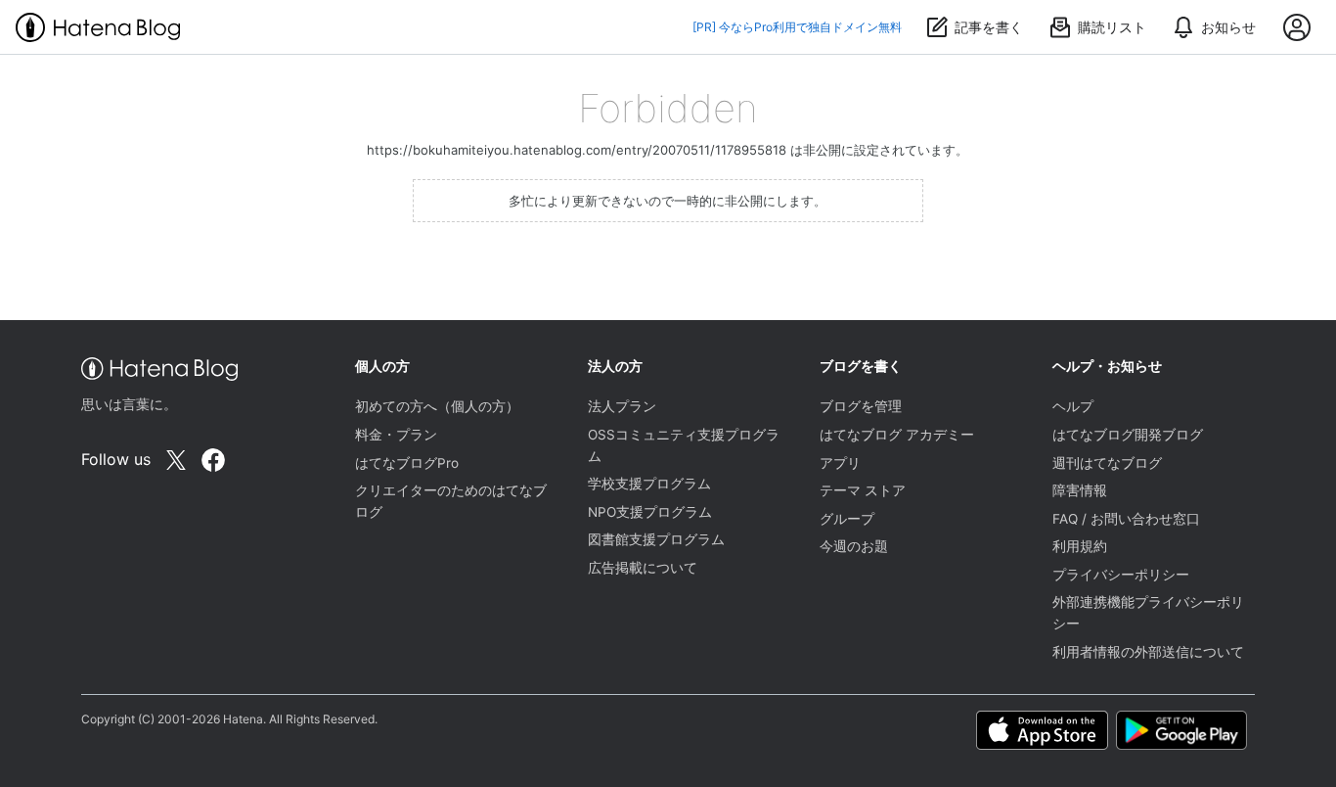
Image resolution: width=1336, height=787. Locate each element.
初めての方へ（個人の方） (437, 406)
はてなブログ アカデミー (897, 434)
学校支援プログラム (649, 483)
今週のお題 (854, 546)
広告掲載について (642, 568)
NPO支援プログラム (650, 512)
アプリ (840, 463)
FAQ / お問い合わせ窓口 (1126, 519)
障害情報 (1079, 490)
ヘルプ (1072, 406)
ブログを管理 (861, 406)
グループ (847, 519)
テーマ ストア (863, 490)
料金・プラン (396, 434)
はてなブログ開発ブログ (1127, 434)
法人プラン (622, 406)
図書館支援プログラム (656, 539)
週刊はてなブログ (1107, 463)
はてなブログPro (407, 463)
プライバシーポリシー (1120, 574)
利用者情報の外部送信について (1148, 652)
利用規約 (1079, 546)
